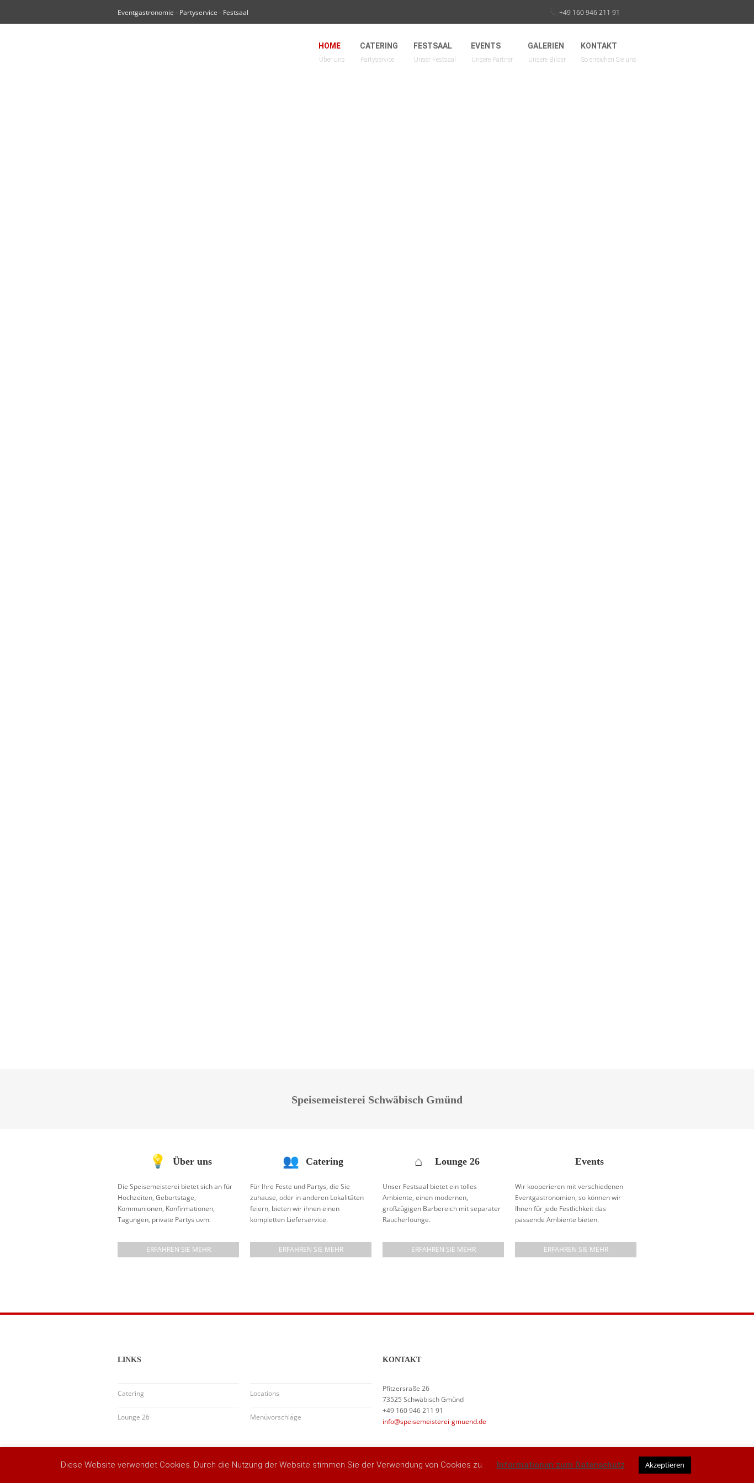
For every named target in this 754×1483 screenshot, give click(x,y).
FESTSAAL (435, 52)
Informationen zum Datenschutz (561, 1465)
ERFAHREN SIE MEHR (178, 1249)
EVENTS (492, 52)
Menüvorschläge (275, 1417)
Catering (131, 1393)
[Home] (200, 50)
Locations (264, 1393)
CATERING (379, 52)
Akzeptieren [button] (664, 1465)
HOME (332, 52)
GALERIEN (547, 52)
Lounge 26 (134, 1417)
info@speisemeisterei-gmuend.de (434, 1421)
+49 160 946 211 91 (589, 12)
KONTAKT (608, 52)
